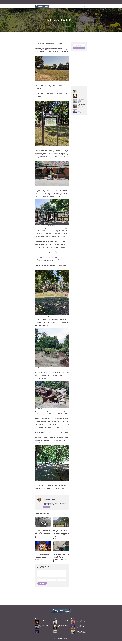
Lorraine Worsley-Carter (57, 22)
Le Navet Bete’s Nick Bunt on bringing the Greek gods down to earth (42, 556)
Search (79, 48)
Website (58, 578)
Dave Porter (57, 538)
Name (38, 578)
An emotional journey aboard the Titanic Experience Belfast (81, 90)
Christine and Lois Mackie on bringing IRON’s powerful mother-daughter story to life (61, 557)
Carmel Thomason (40, 559)
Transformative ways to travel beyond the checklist (81, 110)
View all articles (46, 506)
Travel (69, 6)
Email (48, 578)
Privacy (57, 614)
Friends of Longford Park (43, 492)
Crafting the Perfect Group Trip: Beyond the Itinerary (81, 100)
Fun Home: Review (42, 620)
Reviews (72, 6)
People (65, 6)
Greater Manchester (58, 17)
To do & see (65, 17)
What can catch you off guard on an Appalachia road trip (81, 105)
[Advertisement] (61, 37)
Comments (64, 614)
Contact (60, 614)
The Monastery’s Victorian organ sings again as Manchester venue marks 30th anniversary (42, 533)
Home (61, 6)
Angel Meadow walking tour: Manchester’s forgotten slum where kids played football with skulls (61, 533)
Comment (39, 568)
